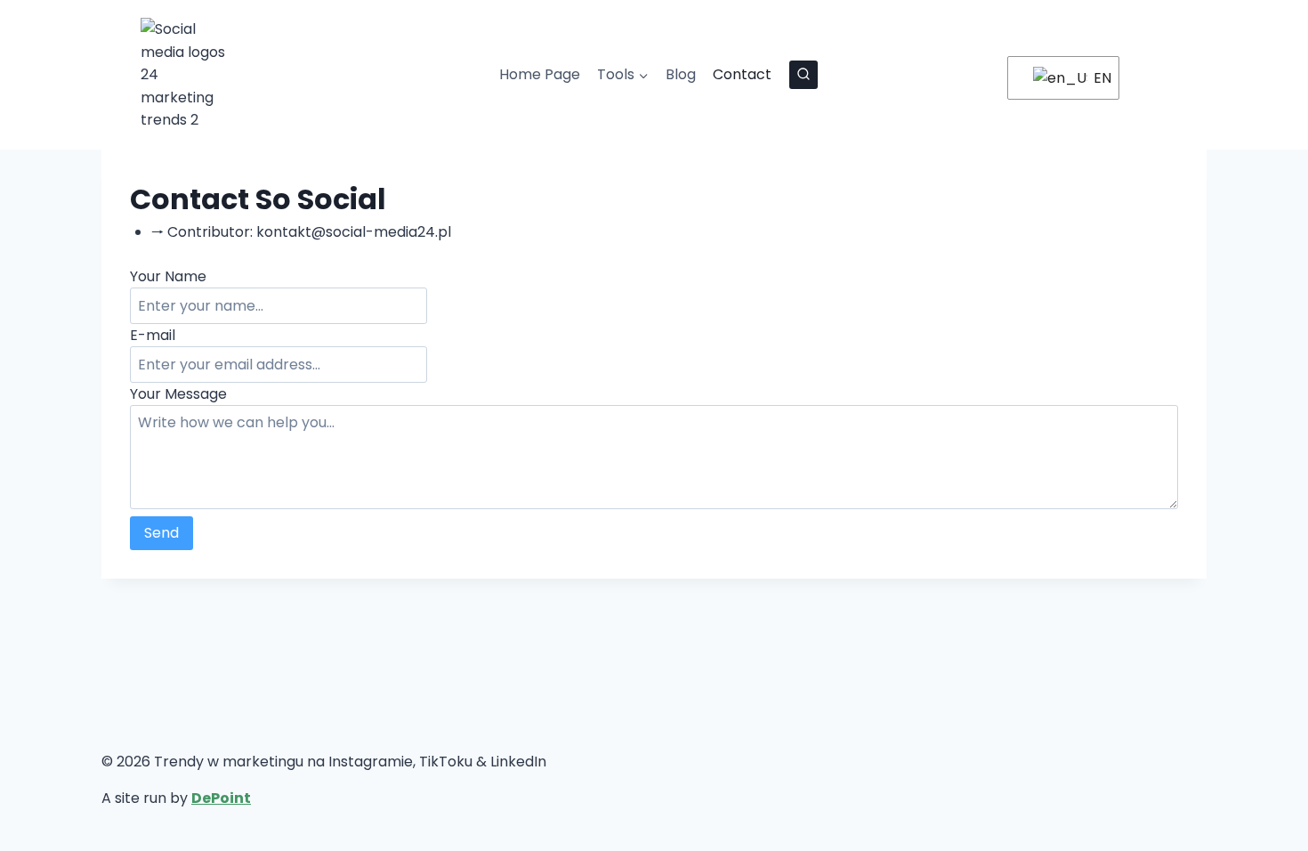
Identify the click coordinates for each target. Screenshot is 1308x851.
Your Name (168, 276)
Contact (742, 74)
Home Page (539, 74)
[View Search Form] (803, 75)
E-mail (152, 335)
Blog (681, 74)
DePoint (221, 798)
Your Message (178, 394)
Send (161, 533)
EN (1095, 78)
